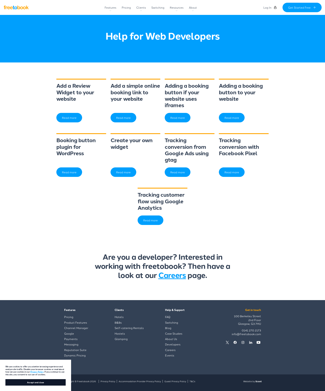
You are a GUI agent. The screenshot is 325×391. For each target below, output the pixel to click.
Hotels (119, 317)
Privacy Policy (37, 371)
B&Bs (118, 322)
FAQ (167, 317)
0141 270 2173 (251, 330)
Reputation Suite (75, 350)
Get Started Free (299, 7)
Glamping (121, 339)
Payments (71, 339)
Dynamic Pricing (75, 355)
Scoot (258, 381)
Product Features (75, 322)
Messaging (71, 344)
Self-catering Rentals (129, 328)
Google (69, 333)
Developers (172, 344)
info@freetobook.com (246, 334)
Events (169, 355)
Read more (69, 118)
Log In (267, 7)
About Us (171, 339)
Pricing (68, 317)
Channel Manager (76, 328)
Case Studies (173, 333)
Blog (168, 328)
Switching (171, 322)
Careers (172, 274)
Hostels (120, 333)
